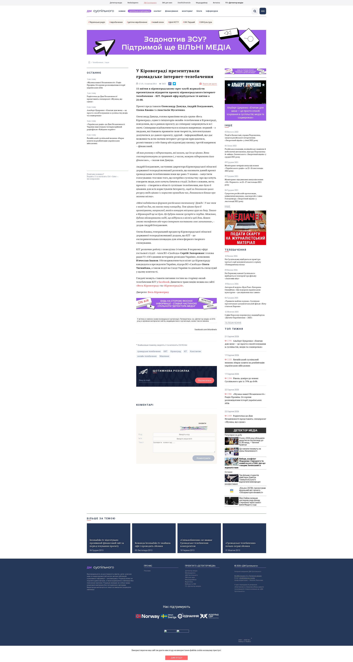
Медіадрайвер (201, 3)
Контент (157, 11)
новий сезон (158, 22)
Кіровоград (176, 351)
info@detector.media (247, 578)
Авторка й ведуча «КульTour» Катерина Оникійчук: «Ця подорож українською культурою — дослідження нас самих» (243, 290)
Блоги (199, 11)
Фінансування (171, 11)
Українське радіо (97, 22)
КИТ (165, 351)
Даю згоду (176, 658)
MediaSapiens (133, 3)
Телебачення (98, 62)
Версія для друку (210, 83)
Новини (122, 11)
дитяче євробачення (137, 22)
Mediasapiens (190, 573)
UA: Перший (189, 22)
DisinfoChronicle (184, 3)
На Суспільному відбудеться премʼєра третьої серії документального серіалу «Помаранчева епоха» (243, 262)
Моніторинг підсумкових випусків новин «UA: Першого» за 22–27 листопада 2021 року (244, 182)
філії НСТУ (174, 22)
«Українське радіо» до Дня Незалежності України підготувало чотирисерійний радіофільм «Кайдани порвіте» (106, 127)
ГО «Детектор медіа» (234, 3)
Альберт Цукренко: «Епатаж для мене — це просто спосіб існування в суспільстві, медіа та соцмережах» (107, 113)
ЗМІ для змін (167, 3)
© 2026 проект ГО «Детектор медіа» (248, 576)
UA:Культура (206, 22)
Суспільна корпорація (139, 11)
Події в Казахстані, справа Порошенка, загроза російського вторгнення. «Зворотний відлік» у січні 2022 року (242, 138)
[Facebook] (169, 83)
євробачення (117, 22)
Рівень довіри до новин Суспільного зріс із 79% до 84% (241, 380)
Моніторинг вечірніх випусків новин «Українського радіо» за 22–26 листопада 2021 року (244, 168)
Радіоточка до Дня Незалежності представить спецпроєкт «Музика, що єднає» (104, 99)
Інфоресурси (212, 11)
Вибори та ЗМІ (190, 584)
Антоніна (216, 3)
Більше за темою (101, 518)
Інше (107, 62)
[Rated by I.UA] (170, 632)
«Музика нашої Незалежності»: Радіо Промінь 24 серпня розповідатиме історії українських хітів (106, 85)
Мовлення (164, 356)
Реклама (147, 571)
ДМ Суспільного (150, 3)
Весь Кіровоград (158, 292)
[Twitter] (174, 83)
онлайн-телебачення (147, 356)
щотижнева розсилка (171, 370)
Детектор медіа (116, 3)
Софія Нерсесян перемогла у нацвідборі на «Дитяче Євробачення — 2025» (244, 316)
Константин (195, 351)
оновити (202, 423)
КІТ (185, 351)
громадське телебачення (149, 351)
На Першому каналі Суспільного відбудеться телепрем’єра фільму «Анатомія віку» (240, 276)
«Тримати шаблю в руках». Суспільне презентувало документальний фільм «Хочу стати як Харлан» (245, 304)
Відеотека (189, 582)
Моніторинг (187, 11)
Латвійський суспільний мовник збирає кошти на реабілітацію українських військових (105, 141)
